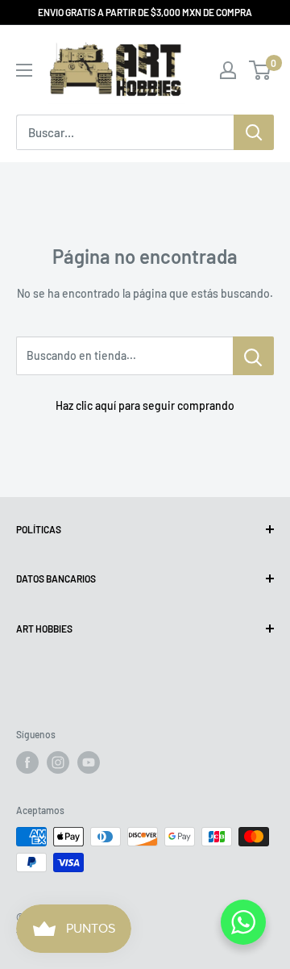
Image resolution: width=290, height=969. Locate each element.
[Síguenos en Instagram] (58, 762)
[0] (261, 70)
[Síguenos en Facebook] (27, 762)
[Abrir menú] (24, 70)
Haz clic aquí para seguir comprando (145, 405)
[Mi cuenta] (228, 70)
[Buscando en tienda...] (253, 355)
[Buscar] (254, 132)
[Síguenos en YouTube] (88, 762)
